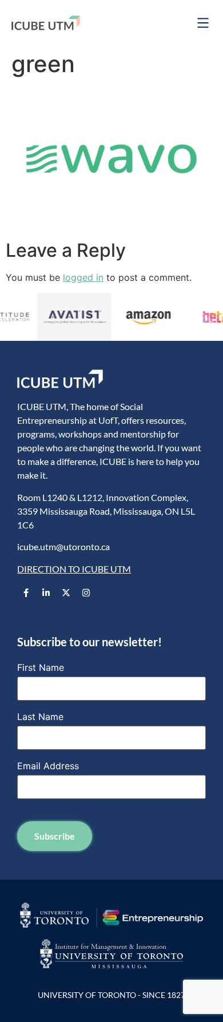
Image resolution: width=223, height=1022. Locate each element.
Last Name (40, 716)
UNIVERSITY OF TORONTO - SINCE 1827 (111, 995)
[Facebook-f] (25, 592)
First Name (40, 667)
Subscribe (54, 835)
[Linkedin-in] (45, 592)
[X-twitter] (65, 592)
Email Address (48, 765)
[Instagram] (85, 592)
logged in (83, 277)
